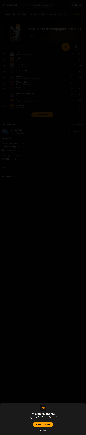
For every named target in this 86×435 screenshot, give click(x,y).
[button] (43, 217)
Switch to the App (43, 424)
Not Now (43, 430)
